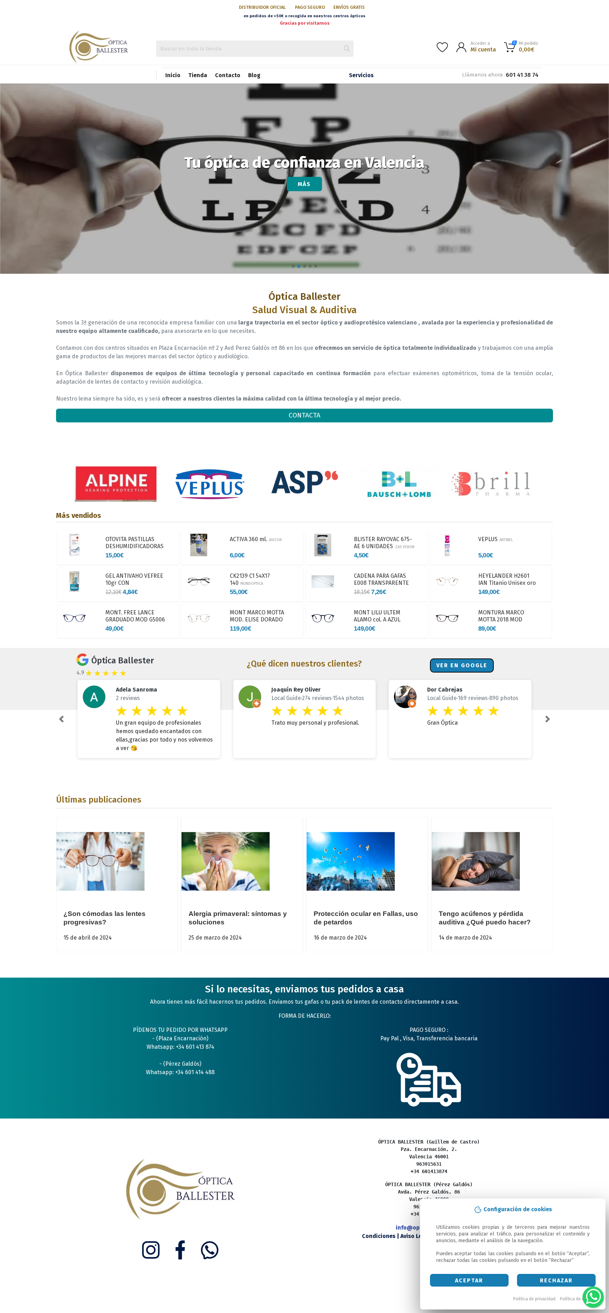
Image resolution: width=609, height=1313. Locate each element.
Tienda (197, 75)
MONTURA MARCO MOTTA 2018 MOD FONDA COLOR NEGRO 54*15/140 (506, 623)
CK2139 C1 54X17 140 (250, 579)
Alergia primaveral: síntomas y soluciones (238, 918)
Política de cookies (579, 1298)
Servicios (361, 75)
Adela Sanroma (136, 689)
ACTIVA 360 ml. (256, 539)
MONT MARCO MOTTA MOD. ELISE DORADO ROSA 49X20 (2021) (257, 623)
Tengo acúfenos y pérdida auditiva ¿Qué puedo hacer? (485, 918)
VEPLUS (495, 539)
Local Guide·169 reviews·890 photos (472, 698)
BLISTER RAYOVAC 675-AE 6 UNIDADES (384, 546)
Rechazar (556, 1280)
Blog (254, 75)
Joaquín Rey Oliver (296, 689)
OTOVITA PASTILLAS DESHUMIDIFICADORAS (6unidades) (134, 546)
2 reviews (128, 698)
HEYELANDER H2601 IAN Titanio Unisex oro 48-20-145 (507, 582)
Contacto (227, 75)
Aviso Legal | (418, 1236)
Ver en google (461, 665)
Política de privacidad (534, 1298)
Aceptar (469, 1280)
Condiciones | (381, 1236)
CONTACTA (304, 415)
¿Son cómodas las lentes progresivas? (104, 918)
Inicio (172, 75)
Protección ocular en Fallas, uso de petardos (366, 918)
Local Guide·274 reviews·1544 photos (317, 698)
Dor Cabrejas (444, 689)
